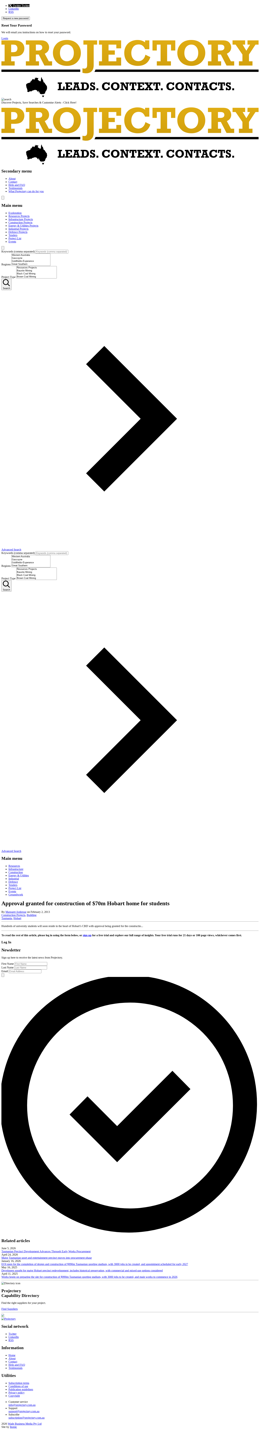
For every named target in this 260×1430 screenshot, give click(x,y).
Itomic (13, 1426)
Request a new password (15, 18)
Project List (14, 238)
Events (12, 241)
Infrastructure (15, 869)
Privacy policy (16, 1392)
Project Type (8, 276)
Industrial (13, 878)
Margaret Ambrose (15, 911)
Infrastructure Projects (20, 219)
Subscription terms (18, 1383)
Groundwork (15, 894)
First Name (7, 963)
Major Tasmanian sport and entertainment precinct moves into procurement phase (46, 1257)
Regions (6, 264)
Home (11, 1355)
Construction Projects (20, 222)
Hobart (17, 918)
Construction (15, 872)
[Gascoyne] (30, 258)
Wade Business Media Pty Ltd (25, 1423)
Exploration (15, 212)
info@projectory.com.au (22, 1404)
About (12, 178)
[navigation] (130, 181)
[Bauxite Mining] (36, 270)
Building (31, 915)
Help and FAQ (16, 184)
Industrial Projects (18, 228)
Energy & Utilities (18, 875)
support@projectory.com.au (23, 1411)
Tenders (12, 235)
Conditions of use (18, 1386)
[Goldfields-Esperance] (30, 261)
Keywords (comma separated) (18, 251)
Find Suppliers (9, 1308)
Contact (12, 181)
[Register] (2, 1315)
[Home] (130, 96)
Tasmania (6, 918)
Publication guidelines (20, 1389)
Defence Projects (17, 232)
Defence (13, 881)
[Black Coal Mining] (36, 273)
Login (4, 38)
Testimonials (15, 188)
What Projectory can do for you (26, 191)
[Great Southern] (30, 264)
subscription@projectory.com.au (26, 1417)
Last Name (7, 967)
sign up (87, 935)
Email (4, 971)
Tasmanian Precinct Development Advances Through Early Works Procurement (46, 1251)
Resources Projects (19, 216)
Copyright (14, 1395)
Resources (14, 865)
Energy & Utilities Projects (23, 225)
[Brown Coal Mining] (36, 276)
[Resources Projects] (36, 267)
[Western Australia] (30, 255)
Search (6, 288)
